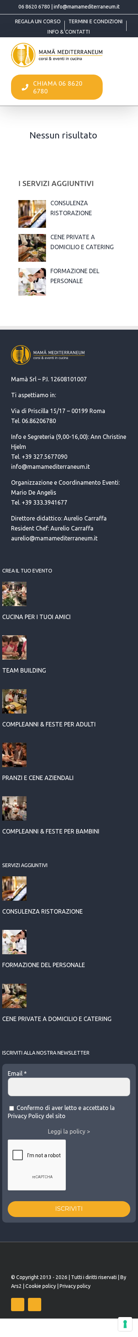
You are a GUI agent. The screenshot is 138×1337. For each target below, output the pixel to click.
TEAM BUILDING (24, 670)
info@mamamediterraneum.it (87, 7)
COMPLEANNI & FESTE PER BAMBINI (50, 831)
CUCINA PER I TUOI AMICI (36, 616)
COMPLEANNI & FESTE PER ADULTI (49, 724)
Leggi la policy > (69, 1131)
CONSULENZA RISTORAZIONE (42, 911)
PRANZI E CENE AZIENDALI (38, 777)
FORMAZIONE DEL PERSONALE (43, 965)
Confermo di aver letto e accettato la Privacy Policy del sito (61, 1111)
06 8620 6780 (34, 7)
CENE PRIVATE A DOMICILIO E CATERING (57, 1018)
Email (17, 1073)
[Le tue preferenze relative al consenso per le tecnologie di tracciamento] (125, 1324)
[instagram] (34, 1304)
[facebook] (17, 1304)
